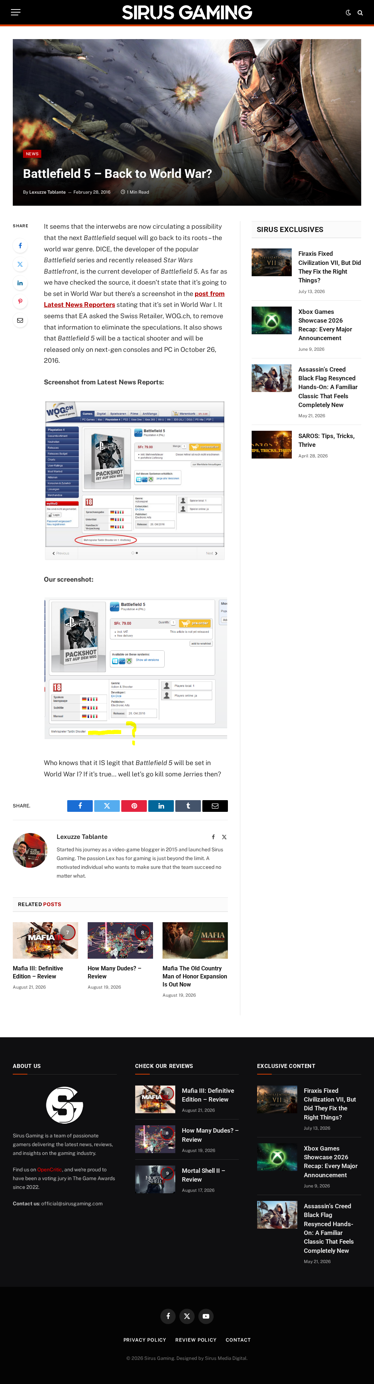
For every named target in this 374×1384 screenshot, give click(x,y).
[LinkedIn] (20, 282)
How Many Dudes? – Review (114, 972)
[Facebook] (20, 245)
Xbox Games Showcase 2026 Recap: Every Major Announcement (325, 325)
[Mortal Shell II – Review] (155, 1179)
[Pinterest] (20, 301)
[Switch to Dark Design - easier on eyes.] (348, 12)
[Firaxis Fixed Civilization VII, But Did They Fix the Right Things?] (272, 262)
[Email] (20, 320)
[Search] (359, 12)
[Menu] (15, 12)
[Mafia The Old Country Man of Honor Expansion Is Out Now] (195, 940)
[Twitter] (20, 264)
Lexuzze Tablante (47, 192)
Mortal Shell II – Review (203, 1175)
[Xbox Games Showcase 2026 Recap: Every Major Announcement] (272, 320)
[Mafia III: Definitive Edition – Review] (45, 940)
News (32, 154)
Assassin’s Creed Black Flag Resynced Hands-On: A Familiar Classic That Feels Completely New (328, 387)
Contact (238, 1340)
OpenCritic (49, 1169)
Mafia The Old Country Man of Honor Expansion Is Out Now (195, 976)
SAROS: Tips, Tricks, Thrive (326, 440)
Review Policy (196, 1340)
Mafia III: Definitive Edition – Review (38, 972)
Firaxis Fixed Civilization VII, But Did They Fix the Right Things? (329, 267)
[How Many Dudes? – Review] (120, 940)
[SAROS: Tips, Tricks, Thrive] (272, 445)
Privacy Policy (145, 1340)
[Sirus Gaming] (187, 12)
